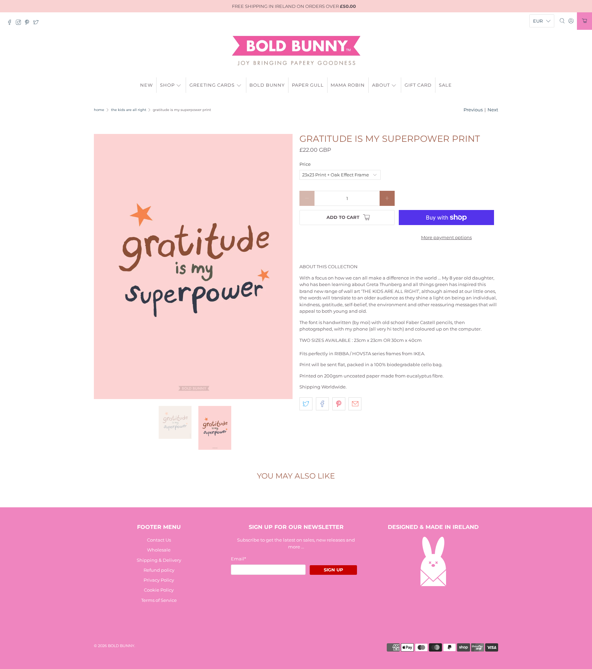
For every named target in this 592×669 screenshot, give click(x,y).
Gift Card (418, 85)
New (146, 85)
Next (493, 109)
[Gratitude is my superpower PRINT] (193, 266)
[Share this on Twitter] (305, 403)
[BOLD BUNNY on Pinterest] (28, 23)
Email (238, 558)
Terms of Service (159, 600)
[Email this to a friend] (354, 403)
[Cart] (584, 21)
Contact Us (159, 540)
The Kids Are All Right (128, 110)
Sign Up (333, 569)
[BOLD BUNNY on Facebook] (11, 23)
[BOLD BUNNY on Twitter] (37, 23)
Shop (167, 85)
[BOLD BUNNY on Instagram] (20, 23)
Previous (473, 109)
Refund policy (159, 570)
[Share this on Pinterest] (338, 403)
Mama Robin (348, 85)
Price (305, 164)
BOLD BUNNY (121, 646)
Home (99, 110)
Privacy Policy (159, 580)
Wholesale (159, 550)
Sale (445, 85)
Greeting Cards (212, 85)
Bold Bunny (267, 85)
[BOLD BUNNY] (296, 50)
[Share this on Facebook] (322, 403)
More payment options (446, 237)
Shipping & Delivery (159, 560)
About (381, 85)
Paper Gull (308, 85)
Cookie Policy (159, 590)
